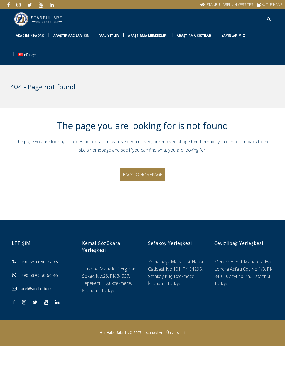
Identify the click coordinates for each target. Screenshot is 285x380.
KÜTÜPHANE (272, 4)
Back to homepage (142, 174)
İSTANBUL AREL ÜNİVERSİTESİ (229, 4)
